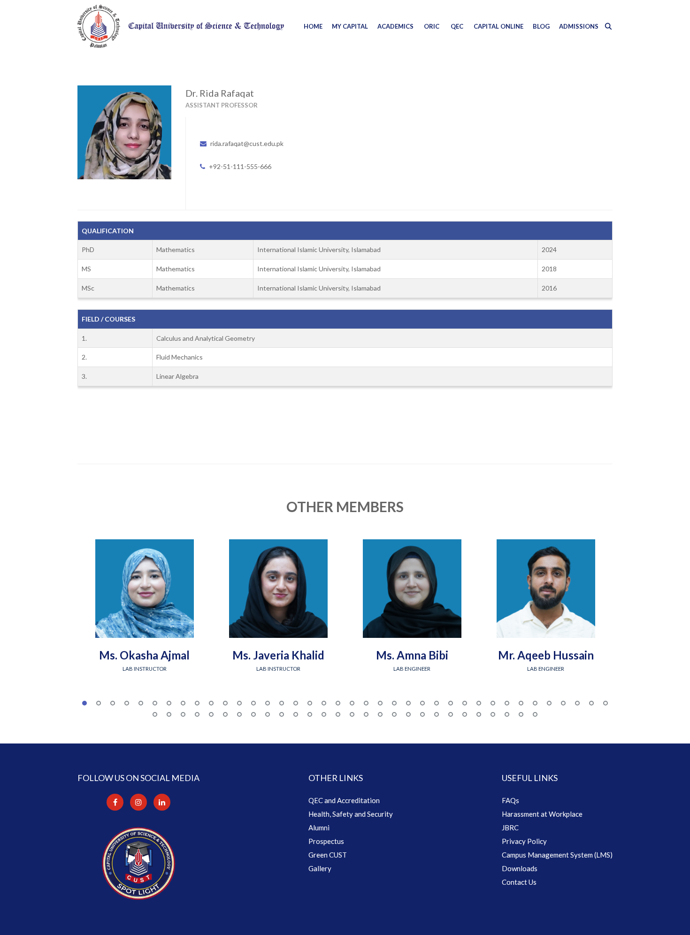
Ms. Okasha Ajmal (144, 655)
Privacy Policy (524, 841)
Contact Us (519, 882)
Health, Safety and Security (350, 814)
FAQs (510, 800)
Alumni (319, 827)
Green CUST (327, 855)
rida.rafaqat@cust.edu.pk (247, 143)
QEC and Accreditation (344, 800)
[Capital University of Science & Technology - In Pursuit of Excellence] (180, 26)
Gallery (319, 868)
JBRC (510, 827)
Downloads (519, 868)
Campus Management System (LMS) (557, 855)
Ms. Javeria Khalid (278, 655)
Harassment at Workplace (542, 814)
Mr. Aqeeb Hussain (546, 655)
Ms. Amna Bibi (412, 655)
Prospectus (326, 841)
